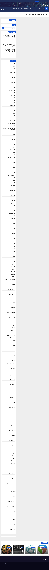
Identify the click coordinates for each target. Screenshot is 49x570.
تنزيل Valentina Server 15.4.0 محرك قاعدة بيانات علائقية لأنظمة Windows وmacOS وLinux (8, 41)
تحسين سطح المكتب (11, 332)
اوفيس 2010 (12, 264)
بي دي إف (13, 322)
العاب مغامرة (12, 210)
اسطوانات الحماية (12, 131)
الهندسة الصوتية (12, 236)
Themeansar (46, 565)
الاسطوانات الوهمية (11, 149)
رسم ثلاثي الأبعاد (12, 407)
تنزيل (14, 370)
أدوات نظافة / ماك (12, 102)
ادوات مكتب (13, 118)
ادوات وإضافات (12, 120)
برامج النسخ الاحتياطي (11, 289)
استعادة (13, 125)
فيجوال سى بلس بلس (11, 432)
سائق (14, 409)
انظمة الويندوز (12, 251)
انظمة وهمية (13, 253)
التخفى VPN (13, 164)
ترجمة (14, 340)
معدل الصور (13, 478)
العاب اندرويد (12, 203)
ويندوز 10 (13, 516)
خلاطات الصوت (12, 397)
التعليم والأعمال (12, 172)
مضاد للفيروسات (12, 473)
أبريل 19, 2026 (44, 551)
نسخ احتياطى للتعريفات (11, 506)
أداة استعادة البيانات (11, 72)
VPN (14, 66)
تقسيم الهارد (13, 368)
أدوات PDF (13, 87)
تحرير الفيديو (13, 327)
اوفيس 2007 (12, 261)
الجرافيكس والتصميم (11, 175)
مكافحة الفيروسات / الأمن (10, 483)
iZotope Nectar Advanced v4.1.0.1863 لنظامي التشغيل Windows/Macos (10, 50)
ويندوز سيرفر (12, 531)
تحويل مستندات (12, 337)
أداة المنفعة (13, 80)
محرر (14, 450)
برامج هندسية (12, 309)
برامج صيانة (13, 302)
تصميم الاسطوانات (12, 342)
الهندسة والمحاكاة (12, 238)
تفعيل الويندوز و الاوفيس (11, 363)
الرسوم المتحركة (12, 182)
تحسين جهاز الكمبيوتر (11, 330)
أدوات (14, 85)
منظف (13, 493)
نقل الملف (13, 509)
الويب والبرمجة (12, 243)
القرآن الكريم (12, 215)
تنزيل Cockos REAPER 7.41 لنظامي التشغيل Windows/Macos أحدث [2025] (8, 36)
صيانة (14, 420)
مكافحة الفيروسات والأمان (10, 486)
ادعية (14, 115)
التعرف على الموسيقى (11, 170)
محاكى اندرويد (12, 448)
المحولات (13, 223)
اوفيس (13, 256)
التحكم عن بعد (12, 159)
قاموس (13, 437)
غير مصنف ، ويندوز (11, 430)
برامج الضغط (12, 284)
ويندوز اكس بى (12, 529)
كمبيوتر (43, 8)
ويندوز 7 (13, 521)
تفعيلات (13, 365)
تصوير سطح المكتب (11, 350)
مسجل (13, 468)
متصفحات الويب (12, 445)
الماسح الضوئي (12, 218)
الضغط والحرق (12, 195)
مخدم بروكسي (12, 460)
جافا (14, 373)
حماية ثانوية (13, 387)
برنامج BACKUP (12, 317)
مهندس (39, 8)
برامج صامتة (45, 10)
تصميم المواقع (12, 345)
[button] (3, 9)
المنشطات (13, 225)
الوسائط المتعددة (12, 241)
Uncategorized (12, 63)
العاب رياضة (13, 205)
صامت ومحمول (12, 417)
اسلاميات (13, 142)
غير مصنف (13, 422)
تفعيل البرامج (12, 360)
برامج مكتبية (13, 307)
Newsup (42, 565)
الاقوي (14, 152)
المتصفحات (13, 220)
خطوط (13, 394)
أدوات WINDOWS (33, 8)
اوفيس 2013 (13, 266)
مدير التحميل (13, 463)
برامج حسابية (12, 297)
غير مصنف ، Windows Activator (9, 425)
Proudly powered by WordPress (33, 565)
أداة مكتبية (13, 82)
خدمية (14, 389)
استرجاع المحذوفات (11, 123)
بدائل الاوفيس (12, 276)
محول (14, 458)
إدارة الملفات (12, 113)
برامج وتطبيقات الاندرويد (11, 312)
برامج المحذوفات (12, 286)
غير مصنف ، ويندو (12, 427)
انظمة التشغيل (12, 248)
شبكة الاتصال (12, 415)
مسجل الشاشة (12, 470)
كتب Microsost (12, 440)
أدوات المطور (12, 95)
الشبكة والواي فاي (12, 190)
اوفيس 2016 (12, 269)
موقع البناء (13, 498)
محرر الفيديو (13, 453)
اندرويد (13, 246)
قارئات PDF (13, 435)
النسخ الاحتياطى (12, 231)
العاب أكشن (13, 200)
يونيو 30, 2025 (32, 551)
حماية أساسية (12, 384)
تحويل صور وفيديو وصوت (11, 335)
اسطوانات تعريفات (12, 137)
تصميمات (13, 347)
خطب (14, 392)
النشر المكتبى (12, 233)
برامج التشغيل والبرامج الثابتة (10, 279)
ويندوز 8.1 (13, 526)
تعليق (14, 358)
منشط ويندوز (12, 491)
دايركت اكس (13, 399)
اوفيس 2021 (13, 274)
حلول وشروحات (12, 379)
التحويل (13, 162)
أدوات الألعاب (12, 92)
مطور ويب (13, 476)
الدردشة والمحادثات (11, 177)
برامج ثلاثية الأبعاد (12, 294)
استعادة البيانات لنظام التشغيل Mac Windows (20, 8)
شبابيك (13, 412)
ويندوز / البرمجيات (12, 514)
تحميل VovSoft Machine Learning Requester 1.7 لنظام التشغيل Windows (9, 55)
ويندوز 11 (13, 519)
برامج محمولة (12, 304)
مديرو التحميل (12, 465)
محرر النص (13, 455)
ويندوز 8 (13, 524)
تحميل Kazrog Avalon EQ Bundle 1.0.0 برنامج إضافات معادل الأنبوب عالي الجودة (9, 45)
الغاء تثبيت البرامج (12, 213)
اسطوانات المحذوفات (11, 134)
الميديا (14, 228)
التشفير (13, 167)
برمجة (14, 314)
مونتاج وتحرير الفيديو (11, 501)
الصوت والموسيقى (12, 192)
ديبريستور (45, 5)
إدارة (14, 110)
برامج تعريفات (12, 292)
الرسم (14, 180)
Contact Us (32, 10)
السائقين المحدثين (12, 187)
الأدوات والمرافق (12, 144)
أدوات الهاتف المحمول (11, 97)
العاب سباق (13, 208)
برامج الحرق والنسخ (11, 281)
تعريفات (13, 355)
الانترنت (10, 8)
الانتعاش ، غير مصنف (11, 157)
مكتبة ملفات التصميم (11, 488)
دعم (14, 402)
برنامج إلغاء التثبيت (12, 319)
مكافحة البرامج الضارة (11, 481)
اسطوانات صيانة (12, 139)
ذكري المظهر (12, 404)
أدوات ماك (13, 100)
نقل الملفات (13, 511)
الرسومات (13, 185)
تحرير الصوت (12, 325)
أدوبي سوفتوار (12, 105)
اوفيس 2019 (12, 271)
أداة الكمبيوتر (12, 77)
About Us (40, 10)
